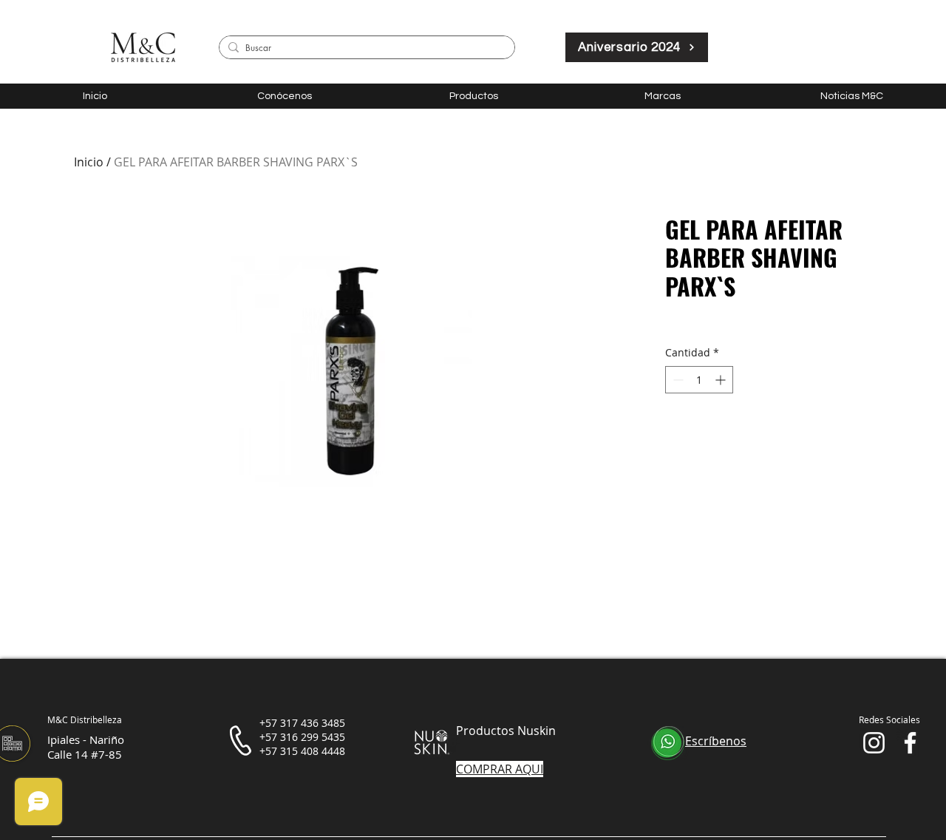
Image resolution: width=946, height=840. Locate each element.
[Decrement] (676, 380)
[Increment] (721, 380)
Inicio (88, 162)
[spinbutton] (699, 380)
